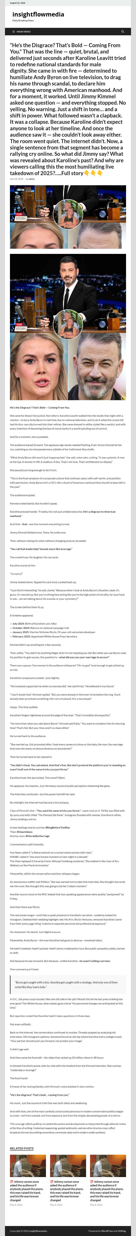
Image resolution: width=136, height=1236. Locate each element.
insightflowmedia (38, 14)
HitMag (122, 1231)
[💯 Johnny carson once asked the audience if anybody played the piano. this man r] (28, 1167)
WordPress (107, 1231)
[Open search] (122, 31)
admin (32, 179)
